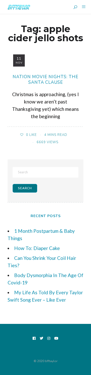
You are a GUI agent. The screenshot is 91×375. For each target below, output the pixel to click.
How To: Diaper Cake (37, 248)
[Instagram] (49, 339)
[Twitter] (41, 339)
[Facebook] (34, 339)
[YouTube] (56, 339)
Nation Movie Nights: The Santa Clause (45, 79)
